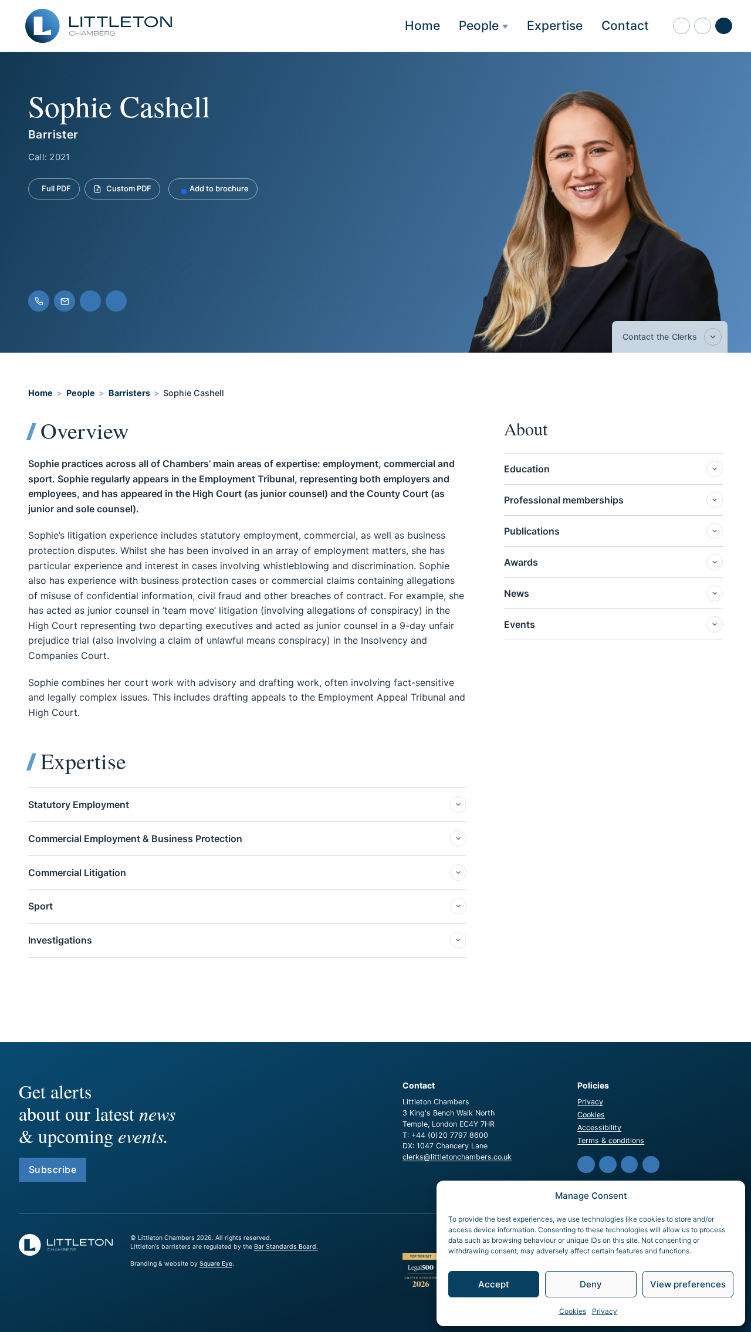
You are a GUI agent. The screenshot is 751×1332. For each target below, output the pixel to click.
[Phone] (38, 301)
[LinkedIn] (116, 301)
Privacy (604, 1311)
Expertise (555, 25)
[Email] (64, 301)
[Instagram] (651, 1165)
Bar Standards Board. (286, 1246)
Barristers (129, 393)
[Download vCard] (90, 301)
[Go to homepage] (98, 26)
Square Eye (215, 1263)
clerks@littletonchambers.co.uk (457, 1156)
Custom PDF (128, 188)
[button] (702, 26)
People (479, 25)
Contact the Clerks (660, 337)
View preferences (688, 1284)
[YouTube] (629, 1165)
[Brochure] (681, 26)
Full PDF (56, 188)
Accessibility (599, 1127)
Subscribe (52, 1169)
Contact (625, 25)
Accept (493, 1284)
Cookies (572, 1311)
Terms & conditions (610, 1140)
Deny (591, 1284)
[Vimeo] (608, 1165)
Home (422, 25)
